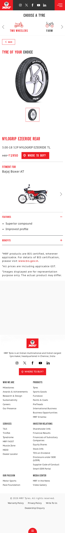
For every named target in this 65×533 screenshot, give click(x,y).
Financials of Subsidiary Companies (45, 439)
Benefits (6, 240)
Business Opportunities (45, 412)
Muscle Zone (9, 445)
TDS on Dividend (41, 453)
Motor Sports (9, 480)
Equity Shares (40, 444)
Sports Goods (40, 391)
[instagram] (20, 5)
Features (6, 216)
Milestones (8, 387)
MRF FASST (8, 441)
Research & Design (12, 396)
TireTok (6, 433)
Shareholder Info (42, 429)
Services (7, 423)
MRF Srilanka (39, 417)
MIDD (5, 450)
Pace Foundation (11, 485)
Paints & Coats (40, 400)
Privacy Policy (35, 503)
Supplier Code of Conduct (46, 464)
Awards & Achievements (15, 391)
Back (10, 42)
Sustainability (10, 400)
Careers (6, 404)
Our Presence (9, 408)
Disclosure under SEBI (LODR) (44, 459)
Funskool (38, 396)
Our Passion (9, 475)
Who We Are (8, 382)
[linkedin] (45, 5)
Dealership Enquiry (35, 508)
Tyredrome (8, 437)
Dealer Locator (10, 454)
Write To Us (51, 503)
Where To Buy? (34, 371)
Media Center (39, 475)
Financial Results (41, 433)
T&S (5, 429)
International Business (45, 408)
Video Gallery (40, 485)
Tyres (35, 387)
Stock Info (38, 449)
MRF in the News (41, 480)
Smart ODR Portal (42, 468)
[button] (3, 27)
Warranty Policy (16, 503)
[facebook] (32, 5)
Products (37, 382)
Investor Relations (43, 423)
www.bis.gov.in (28, 261)
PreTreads (38, 404)
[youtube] (39, 5)
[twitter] (26, 5)
